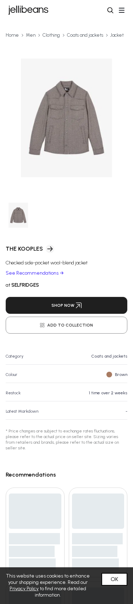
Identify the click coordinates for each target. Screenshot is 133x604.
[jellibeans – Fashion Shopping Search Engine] (28, 10)
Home (12, 35)
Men (30, 35)
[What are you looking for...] (110, 10)
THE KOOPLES (24, 248)
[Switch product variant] (18, 215)
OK (114, 579)
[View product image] (66, 118)
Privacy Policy (24, 589)
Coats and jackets (85, 35)
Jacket (117, 35)
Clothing (51, 35)
